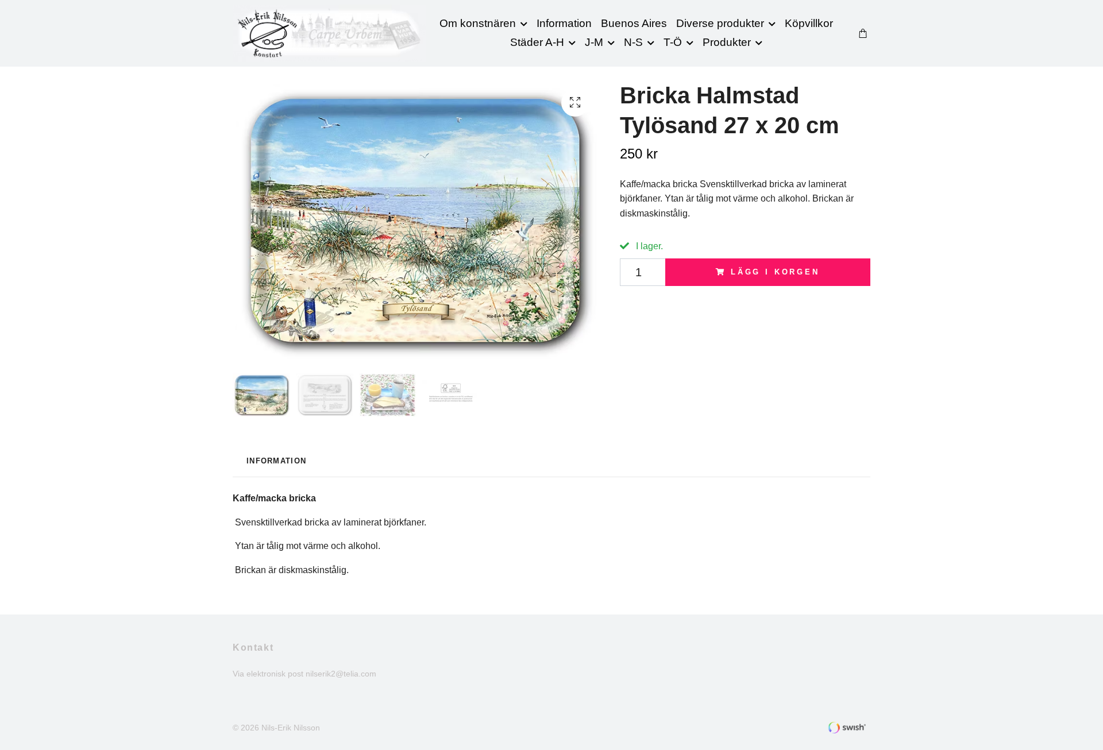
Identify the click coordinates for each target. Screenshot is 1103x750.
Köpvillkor (809, 23)
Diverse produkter (720, 23)
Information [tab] (276, 461)
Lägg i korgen (775, 272)
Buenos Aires (634, 23)
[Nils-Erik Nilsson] (329, 33)
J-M (594, 42)
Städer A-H (537, 42)
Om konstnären (477, 23)
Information (564, 23)
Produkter (727, 42)
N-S (633, 42)
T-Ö (673, 42)
